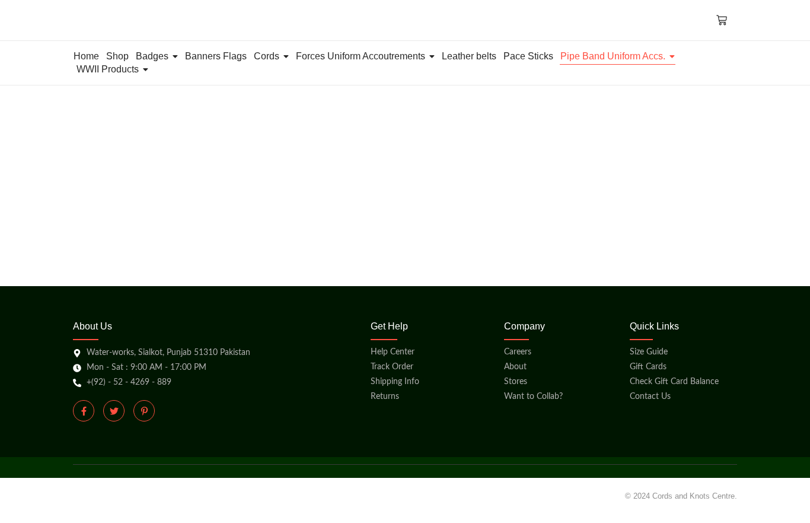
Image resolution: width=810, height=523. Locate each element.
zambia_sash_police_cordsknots (158, 173)
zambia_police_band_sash (312, 173)
